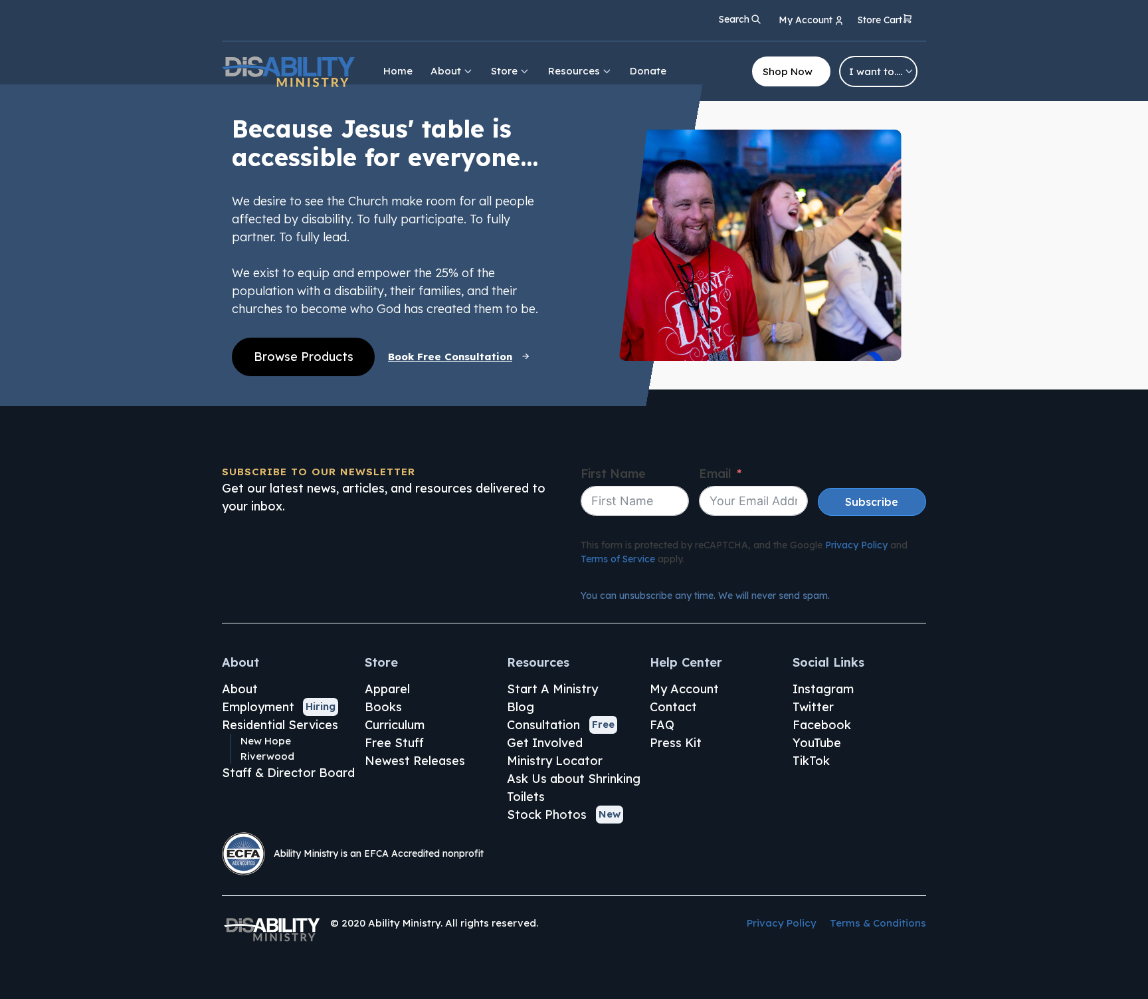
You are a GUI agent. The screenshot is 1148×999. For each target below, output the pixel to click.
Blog (520, 707)
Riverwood (267, 756)
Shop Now (788, 71)
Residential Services (280, 724)
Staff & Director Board (288, 772)
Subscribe (871, 501)
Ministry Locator (555, 760)
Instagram (823, 689)
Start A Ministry (552, 689)
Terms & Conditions (878, 923)
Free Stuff (394, 742)
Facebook (822, 724)
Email (715, 473)
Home (398, 70)
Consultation (543, 724)
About (445, 70)
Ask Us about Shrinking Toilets (573, 787)
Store (504, 70)
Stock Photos (547, 814)
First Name (613, 473)
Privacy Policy (856, 545)
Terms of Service (618, 559)
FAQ (662, 724)
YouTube (817, 742)
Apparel (387, 689)
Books (383, 707)
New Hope (265, 740)
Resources (574, 70)
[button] (885, 21)
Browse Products (303, 356)
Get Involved (545, 742)
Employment (258, 707)
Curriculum (395, 724)
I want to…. (875, 71)
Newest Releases (415, 760)
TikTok (811, 760)
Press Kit (676, 742)
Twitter (813, 707)
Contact (673, 707)
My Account (684, 689)
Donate (648, 70)
